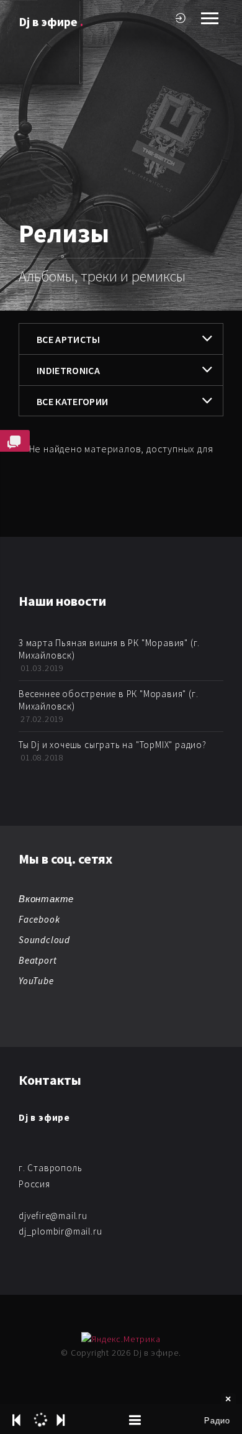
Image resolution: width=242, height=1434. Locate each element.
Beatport (37, 960)
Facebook (39, 919)
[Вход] (181, 18)
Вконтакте (46, 899)
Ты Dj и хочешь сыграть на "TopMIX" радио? (113, 745)
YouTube (36, 981)
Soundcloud (44, 940)
